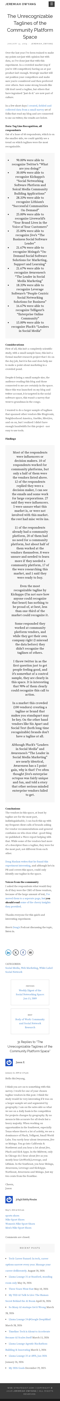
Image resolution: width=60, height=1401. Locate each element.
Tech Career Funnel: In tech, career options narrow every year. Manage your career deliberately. (28, 1264)
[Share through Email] (30, 952)
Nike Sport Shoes (14, 1219)
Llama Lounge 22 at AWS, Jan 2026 (28, 1355)
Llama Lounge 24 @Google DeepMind (30, 1319)
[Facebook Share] (23, 952)
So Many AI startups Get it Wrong (27, 1307)
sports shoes (12, 1215)
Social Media (12, 968)
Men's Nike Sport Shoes (18, 1227)
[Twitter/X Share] (16, 952)
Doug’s (16, 927)
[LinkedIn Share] (8, 952)
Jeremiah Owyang (20, 4)
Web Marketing (29, 968)
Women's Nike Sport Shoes (20, 1223)
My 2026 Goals (17, 1368)
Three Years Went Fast (21, 1288)
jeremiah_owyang (42, 44)
